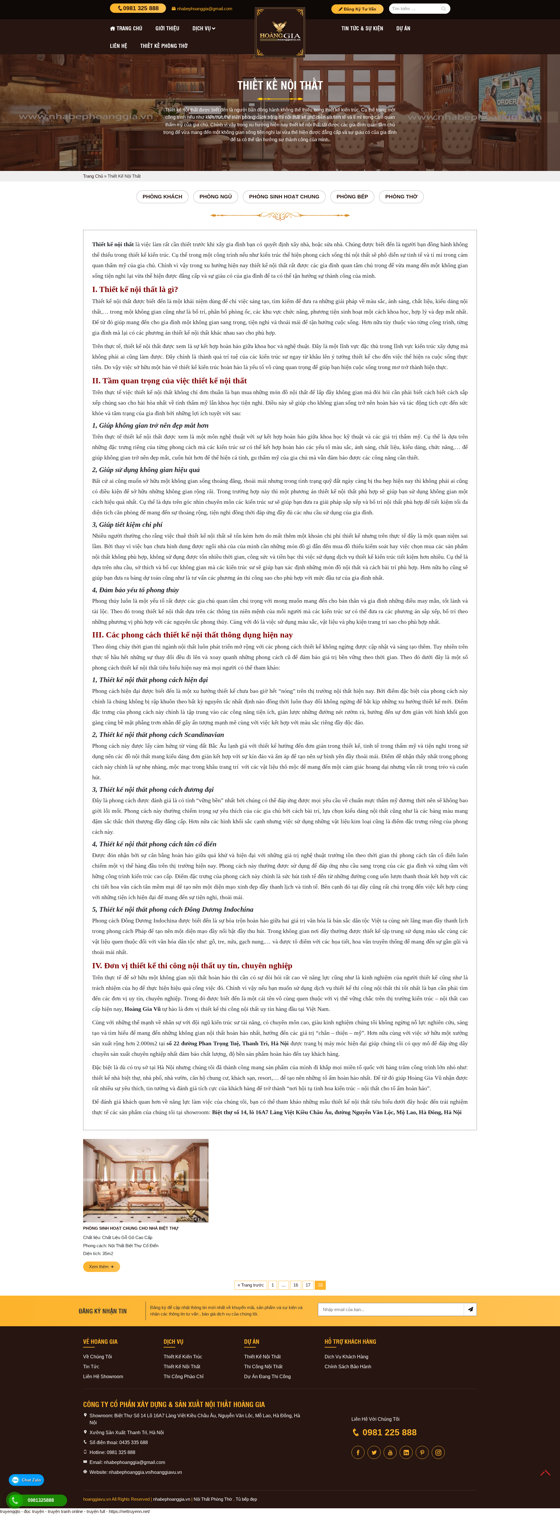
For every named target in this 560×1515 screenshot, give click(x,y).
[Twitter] (374, 1452)
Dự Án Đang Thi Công (267, 1376)
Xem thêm (99, 1266)
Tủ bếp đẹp (246, 1499)
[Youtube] (390, 1452)
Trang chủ (129, 28)
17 (308, 1284)
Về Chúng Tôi (97, 1356)
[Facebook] (358, 1452)
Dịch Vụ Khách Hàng (346, 1356)
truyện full (96, 1511)
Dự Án (403, 28)
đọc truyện (34, 1511)
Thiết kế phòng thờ (164, 45)
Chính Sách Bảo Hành (348, 1366)
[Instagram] (438, 1452)
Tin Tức (91, 1366)
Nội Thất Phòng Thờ (213, 1499)
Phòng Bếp (352, 197)
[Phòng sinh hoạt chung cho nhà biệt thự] (146, 1181)
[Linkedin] (406, 1452)
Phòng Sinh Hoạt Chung (284, 197)
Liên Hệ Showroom (103, 1376)
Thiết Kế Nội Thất (182, 1366)
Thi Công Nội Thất (263, 1366)
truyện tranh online (65, 1511)
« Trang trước (251, 1284)
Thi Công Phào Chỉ (184, 1376)
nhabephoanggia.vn (171, 1499)
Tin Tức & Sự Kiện (362, 28)
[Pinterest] (422, 1452)
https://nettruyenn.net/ (129, 1511)
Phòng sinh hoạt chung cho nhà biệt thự (130, 1228)
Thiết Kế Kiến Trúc (183, 1356)
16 (295, 1284)
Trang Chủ (93, 176)
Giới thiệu (167, 28)
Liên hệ (118, 45)
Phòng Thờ (401, 197)
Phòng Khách (162, 197)
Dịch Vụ (201, 28)
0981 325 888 (141, 8)
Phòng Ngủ (216, 197)
